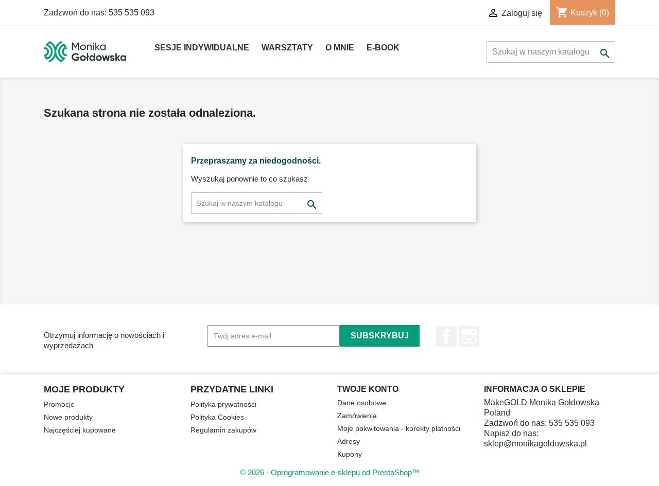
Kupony (349, 454)
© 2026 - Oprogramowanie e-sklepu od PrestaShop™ (330, 472)
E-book (383, 47)
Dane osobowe (361, 403)
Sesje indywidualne (201, 47)
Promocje (59, 404)
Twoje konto (367, 389)
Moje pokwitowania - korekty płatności (398, 428)
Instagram (469, 336)
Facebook (446, 336)
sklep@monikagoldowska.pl (535, 443)
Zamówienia (357, 415)
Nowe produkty (68, 417)
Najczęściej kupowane (80, 430)
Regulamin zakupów (223, 430)
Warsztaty (287, 47)
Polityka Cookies (217, 417)
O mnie (339, 47)
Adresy (348, 441)
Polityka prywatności (223, 404)
